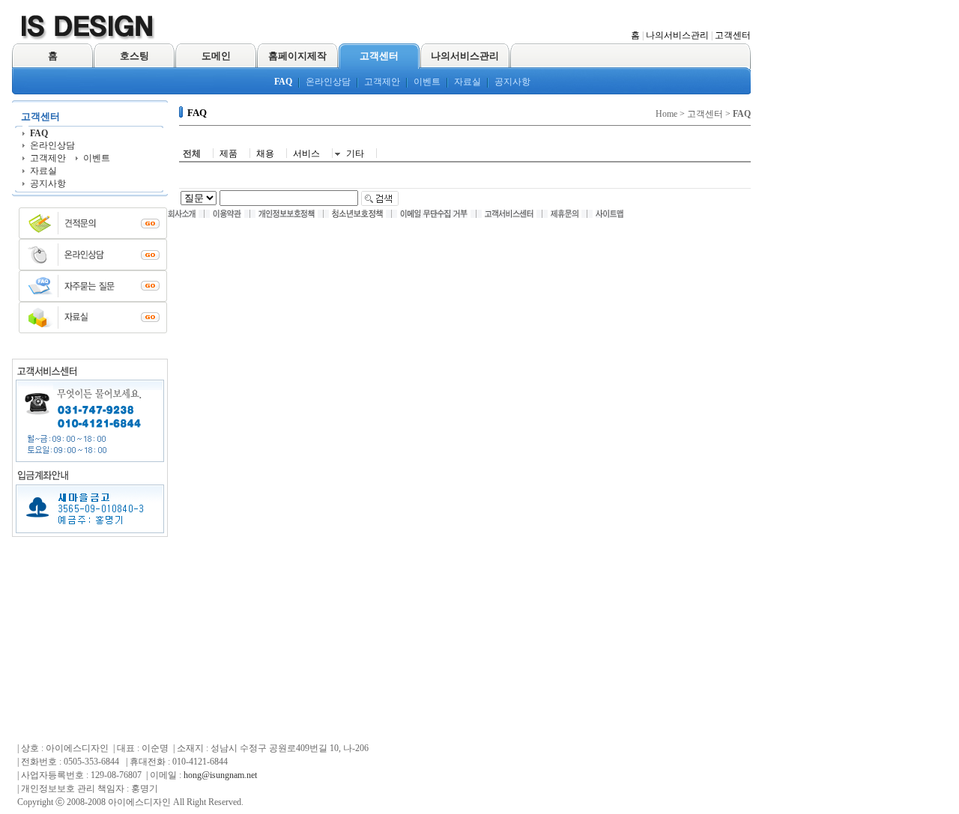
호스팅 (134, 55)
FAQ (283, 81)
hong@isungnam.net (220, 775)
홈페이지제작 (297, 55)
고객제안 (382, 81)
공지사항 (512, 81)
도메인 (216, 55)
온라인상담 (328, 81)
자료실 (467, 81)
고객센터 (733, 35)
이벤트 (427, 81)
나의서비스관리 (677, 35)
